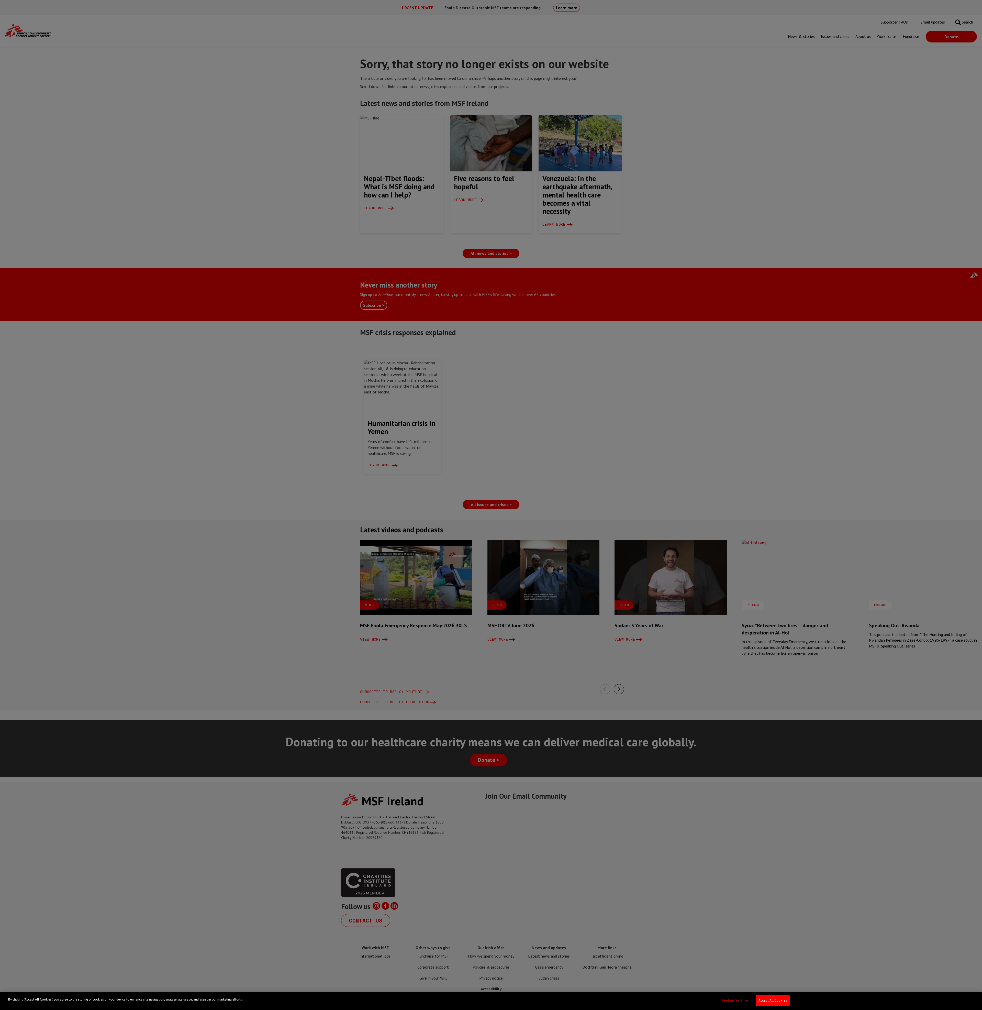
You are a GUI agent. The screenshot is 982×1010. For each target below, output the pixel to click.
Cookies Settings (735, 1000)
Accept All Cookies (772, 1000)
